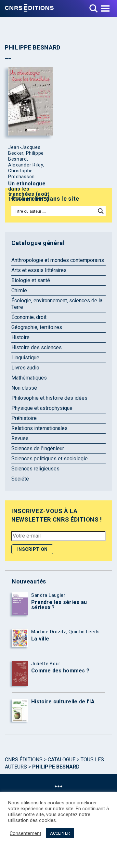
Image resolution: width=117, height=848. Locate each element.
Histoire (20, 337)
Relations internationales (39, 428)
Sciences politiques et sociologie (49, 458)
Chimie (19, 290)
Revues (20, 438)
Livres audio (25, 368)
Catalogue (61, 759)
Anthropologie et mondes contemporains (57, 260)
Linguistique (25, 357)
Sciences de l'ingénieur (37, 448)
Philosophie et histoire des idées (49, 398)
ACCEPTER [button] (60, 833)
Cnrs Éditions (24, 759)
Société (20, 479)
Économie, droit (28, 317)
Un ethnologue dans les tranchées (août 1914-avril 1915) (28, 191)
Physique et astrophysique (41, 408)
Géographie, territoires (36, 327)
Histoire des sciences (36, 347)
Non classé (24, 388)
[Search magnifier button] (101, 211)
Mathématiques (29, 378)
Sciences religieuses (35, 469)
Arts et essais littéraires (39, 270)
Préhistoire (24, 418)
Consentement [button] (25, 833)
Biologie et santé (30, 280)
